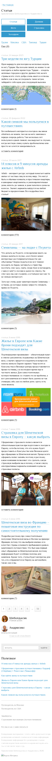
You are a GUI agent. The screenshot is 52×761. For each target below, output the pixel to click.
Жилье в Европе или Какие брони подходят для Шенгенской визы (21, 345)
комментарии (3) (9, 420)
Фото (13, 28)
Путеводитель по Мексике (12, 705)
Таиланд (33, 42)
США (23, 42)
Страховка (39, 28)
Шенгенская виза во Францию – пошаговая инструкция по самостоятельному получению (25, 526)
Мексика (15, 42)
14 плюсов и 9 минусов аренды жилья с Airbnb (23, 663)
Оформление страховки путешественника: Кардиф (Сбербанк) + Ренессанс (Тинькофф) (25, 669)
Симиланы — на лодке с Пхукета (26, 247)
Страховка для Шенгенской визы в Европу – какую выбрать (25, 435)
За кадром (13, 34)
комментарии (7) (9, 598)
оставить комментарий (12, 151)
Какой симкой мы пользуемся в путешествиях (23, 695)
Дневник (39, 22)
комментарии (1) (8, 109)
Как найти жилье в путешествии (16, 675)
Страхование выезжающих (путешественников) (21, 719)
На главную (8, 5)
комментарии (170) (10, 235)
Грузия (4, 42)
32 (38, 609)
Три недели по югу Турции (21, 59)
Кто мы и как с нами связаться (14, 727)
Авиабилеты (6, 716)
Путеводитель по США (11, 709)
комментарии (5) (9, 328)
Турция (43, 42)
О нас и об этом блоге (20, 636)
